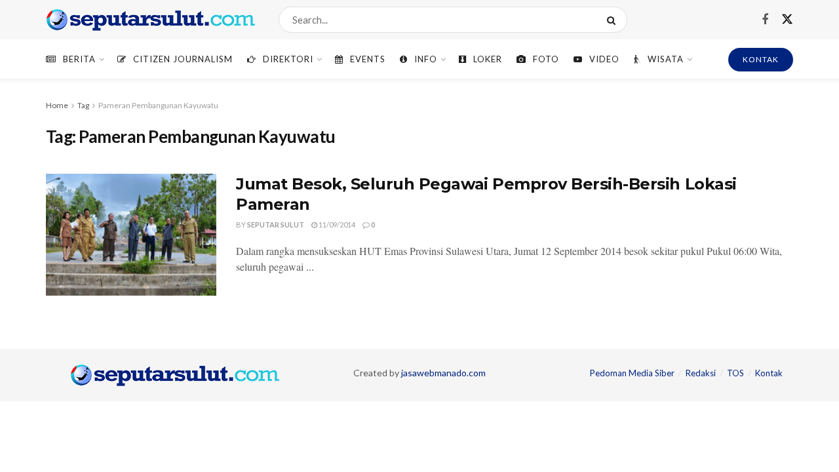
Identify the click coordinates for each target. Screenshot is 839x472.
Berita (79, 59)
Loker (487, 59)
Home (57, 105)
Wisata (666, 59)
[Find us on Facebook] (765, 20)
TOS (735, 373)
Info (425, 59)
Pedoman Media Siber (632, 373)
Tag (83, 105)
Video (604, 59)
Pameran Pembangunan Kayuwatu (158, 105)
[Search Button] (613, 20)
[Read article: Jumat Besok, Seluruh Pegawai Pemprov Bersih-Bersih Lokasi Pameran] (131, 235)
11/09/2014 (336, 224)
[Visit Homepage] (151, 20)
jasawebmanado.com (443, 372)
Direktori (288, 59)
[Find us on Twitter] (787, 20)
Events (367, 59)
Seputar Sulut (275, 224)
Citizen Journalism (183, 59)
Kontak (769, 373)
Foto (546, 59)
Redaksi (701, 373)
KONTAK (761, 59)
